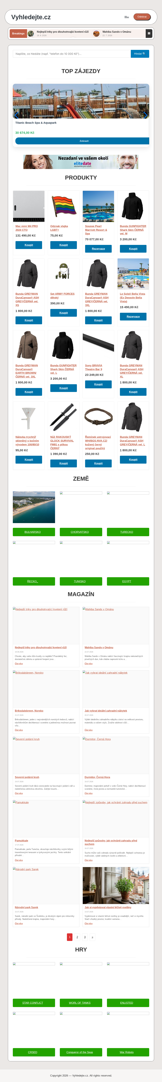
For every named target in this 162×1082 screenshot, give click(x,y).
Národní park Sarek (26, 907)
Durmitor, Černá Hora (97, 777)
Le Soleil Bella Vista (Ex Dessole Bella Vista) (132, 297)
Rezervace (98, 248)
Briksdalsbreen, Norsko (29, 710)
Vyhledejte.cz (31, 17)
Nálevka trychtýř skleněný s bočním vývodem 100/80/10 (27, 441)
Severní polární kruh (27, 777)
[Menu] (126, 17)
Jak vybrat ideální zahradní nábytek (106, 710)
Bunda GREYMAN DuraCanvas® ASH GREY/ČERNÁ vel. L (132, 441)
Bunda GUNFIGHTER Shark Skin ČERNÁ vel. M (133, 230)
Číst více (19, 664)
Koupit (29, 244)
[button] (142, 16)
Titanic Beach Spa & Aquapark (35, 122)
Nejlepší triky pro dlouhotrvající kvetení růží (63, 31)
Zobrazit (84, 141)
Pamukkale (21, 840)
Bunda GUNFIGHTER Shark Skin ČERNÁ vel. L (63, 369)
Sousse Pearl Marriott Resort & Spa (96, 230)
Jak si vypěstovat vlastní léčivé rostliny (108, 907)
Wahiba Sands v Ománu (117, 31)
